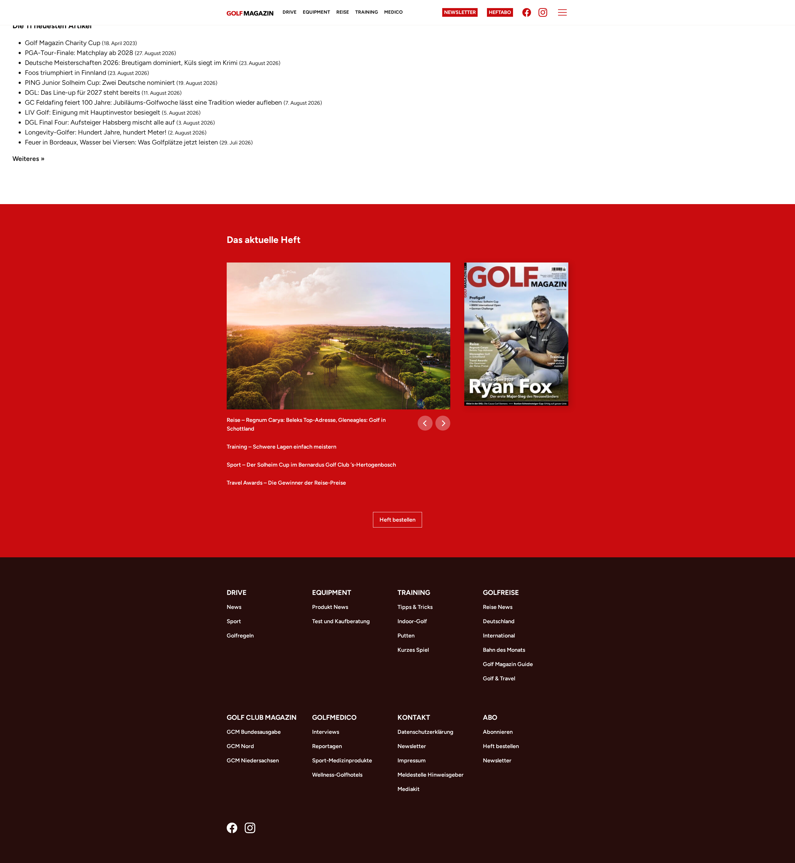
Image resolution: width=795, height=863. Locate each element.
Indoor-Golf (412, 621)
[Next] (442, 423)
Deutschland (499, 621)
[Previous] (425, 423)
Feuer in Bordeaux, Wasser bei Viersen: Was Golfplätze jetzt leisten (121, 142)
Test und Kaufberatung (341, 621)
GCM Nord (240, 746)
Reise (342, 12)
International (499, 635)
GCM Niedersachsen (253, 760)
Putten (406, 635)
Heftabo (500, 12)
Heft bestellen (397, 519)
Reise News (497, 607)
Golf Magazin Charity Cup (62, 43)
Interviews (325, 731)
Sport (234, 621)
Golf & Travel (499, 678)
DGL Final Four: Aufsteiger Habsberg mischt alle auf (100, 122)
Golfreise (501, 592)
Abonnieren (498, 731)
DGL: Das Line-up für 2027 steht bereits (82, 92)
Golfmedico (334, 717)
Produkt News (330, 607)
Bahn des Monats (504, 649)
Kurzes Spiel (413, 649)
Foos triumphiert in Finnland (65, 72)
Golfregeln (240, 635)
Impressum (412, 760)
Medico (393, 12)
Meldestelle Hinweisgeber (431, 774)
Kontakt (414, 717)
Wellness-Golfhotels (337, 774)
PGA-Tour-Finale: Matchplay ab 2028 (79, 53)
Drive (290, 12)
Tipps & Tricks (415, 607)
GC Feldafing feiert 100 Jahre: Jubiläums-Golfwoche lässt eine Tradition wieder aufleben (153, 102)
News (234, 607)
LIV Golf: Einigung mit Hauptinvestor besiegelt (92, 112)
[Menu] (562, 12)
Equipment (316, 12)
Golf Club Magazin (262, 717)
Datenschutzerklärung (425, 731)
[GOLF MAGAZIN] (250, 12)
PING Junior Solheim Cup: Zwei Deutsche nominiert (100, 82)
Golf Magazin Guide (508, 664)
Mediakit (409, 789)
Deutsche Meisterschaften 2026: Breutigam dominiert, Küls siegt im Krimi (131, 62)
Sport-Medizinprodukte (342, 760)
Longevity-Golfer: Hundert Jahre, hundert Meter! (95, 132)
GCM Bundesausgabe (254, 731)
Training (366, 12)
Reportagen (327, 746)
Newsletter (460, 12)
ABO (490, 717)
